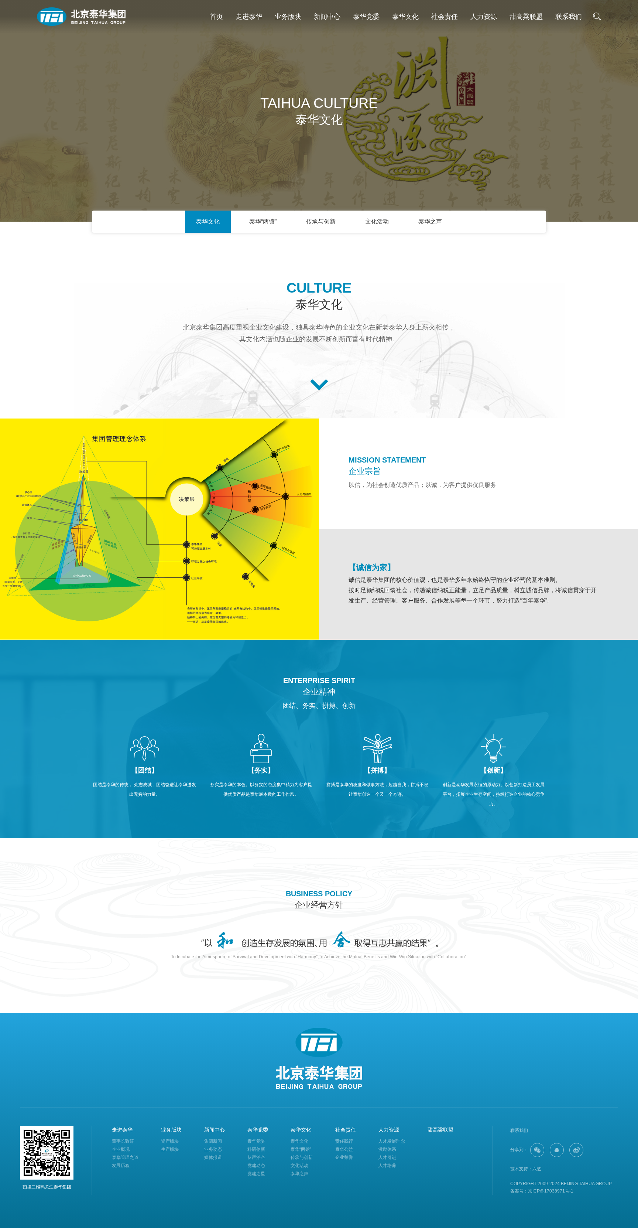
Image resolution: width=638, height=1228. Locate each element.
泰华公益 (344, 1149)
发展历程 (121, 1165)
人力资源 (483, 16)
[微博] (576, 1150)
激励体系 (387, 1149)
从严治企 (256, 1157)
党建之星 (256, 1173)
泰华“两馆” (263, 221)
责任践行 (344, 1141)
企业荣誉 (344, 1157)
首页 (216, 16)
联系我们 (568, 16)
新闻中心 (327, 16)
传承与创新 (321, 221)
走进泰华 (249, 16)
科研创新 (256, 1149)
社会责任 (444, 16)
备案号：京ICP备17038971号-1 (541, 1191)
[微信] (537, 1150)
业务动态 (213, 1149)
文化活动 (377, 221)
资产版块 (170, 1141)
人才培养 (387, 1165)
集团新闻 (213, 1141)
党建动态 (256, 1165)
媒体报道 (213, 1157)
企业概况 (121, 1149)
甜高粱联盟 (526, 16)
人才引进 (387, 1157)
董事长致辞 (123, 1141)
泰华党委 (366, 16)
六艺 (536, 1168)
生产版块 (170, 1149)
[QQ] (557, 1150)
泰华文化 (405, 16)
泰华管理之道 (125, 1157)
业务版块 (288, 16)
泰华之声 (430, 221)
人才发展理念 (391, 1141)
